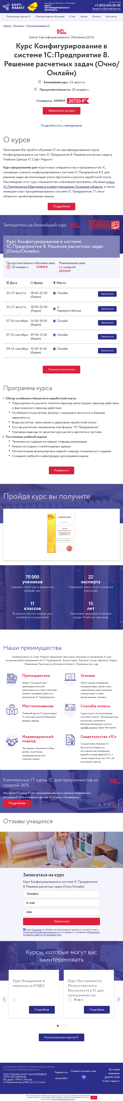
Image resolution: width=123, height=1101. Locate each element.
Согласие (36, 929)
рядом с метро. (30, 720)
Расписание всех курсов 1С (61, 1037)
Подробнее (61, 206)
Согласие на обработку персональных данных (29, 1066)
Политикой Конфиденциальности (41, 932)
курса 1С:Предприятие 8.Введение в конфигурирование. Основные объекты (58, 184)
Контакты (111, 16)
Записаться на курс (61, 110)
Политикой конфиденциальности (63, 1099)
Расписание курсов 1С (18, 16)
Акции (83, 16)
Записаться (107, 294)
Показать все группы (61, 369)
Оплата (96, 16)
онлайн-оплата (89, 728)
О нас (72, 16)
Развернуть (61, 470)
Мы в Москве (49, 3)
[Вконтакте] (83, 1077)
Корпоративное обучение (50, 16)
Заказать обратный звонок (106, 9)
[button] (105, 804)
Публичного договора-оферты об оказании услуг (61, 934)
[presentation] (99, 804)
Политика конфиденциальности (21, 1069)
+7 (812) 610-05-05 (108, 5)
